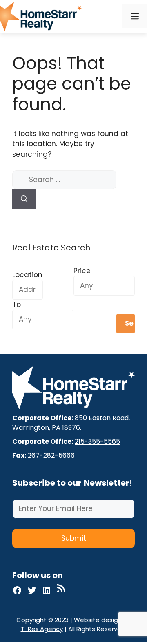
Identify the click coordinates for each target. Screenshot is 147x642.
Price (82, 271)
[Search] (24, 199)
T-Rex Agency (42, 628)
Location (27, 275)
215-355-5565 (97, 441)
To (16, 304)
